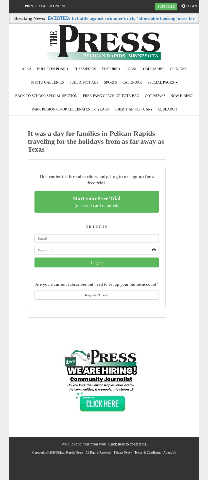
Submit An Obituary (133, 109)
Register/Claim (96, 295)
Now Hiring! (182, 96)
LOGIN (191, 6)
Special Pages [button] (161, 82)
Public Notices (84, 82)
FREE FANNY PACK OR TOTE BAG (111, 96)
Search (169, 109)
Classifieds (85, 69)
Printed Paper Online (45, 6)
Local (131, 69)
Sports (110, 82)
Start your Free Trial (96, 201)
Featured (111, 69)
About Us (169, 452)
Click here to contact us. (127, 444)
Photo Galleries (47, 82)
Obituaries (153, 69)
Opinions (178, 69)
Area (26, 69)
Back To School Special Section (46, 96)
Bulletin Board (52, 69)
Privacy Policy (123, 452)
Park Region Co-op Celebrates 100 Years (70, 109)
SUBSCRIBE (166, 6)
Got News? (155, 96)
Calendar (132, 82)
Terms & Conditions (147, 452)
